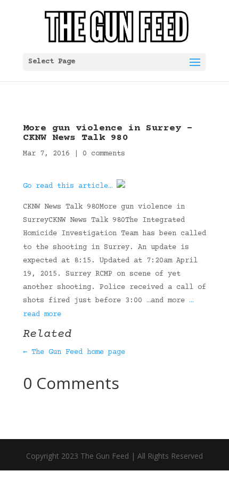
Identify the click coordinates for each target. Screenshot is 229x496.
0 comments (104, 154)
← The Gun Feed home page (74, 352)
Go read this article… (67, 186)
